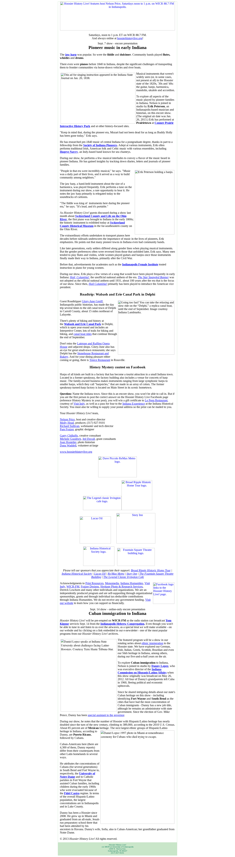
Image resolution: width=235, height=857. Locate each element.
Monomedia (112, 583)
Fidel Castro (71, 793)
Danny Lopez (159, 666)
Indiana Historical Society (77, 573)
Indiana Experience (133, 403)
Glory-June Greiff (92, 301)
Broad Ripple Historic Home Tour (151, 570)
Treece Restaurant (99, 360)
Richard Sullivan (69, 426)
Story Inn (131, 573)
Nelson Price (67, 419)
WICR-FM (72, 586)
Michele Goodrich (70, 438)
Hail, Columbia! (79, 277)
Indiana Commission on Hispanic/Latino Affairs (142, 671)
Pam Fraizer (67, 429)
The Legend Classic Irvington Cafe (123, 577)
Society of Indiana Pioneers (100, 145)
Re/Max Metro (116, 573)
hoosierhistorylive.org (129, 38)
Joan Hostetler (68, 442)
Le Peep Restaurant (156, 400)
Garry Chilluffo (69, 435)
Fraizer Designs (90, 586)
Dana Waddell (68, 445)
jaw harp (71, 54)
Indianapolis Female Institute (140, 264)
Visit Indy (79, 403)
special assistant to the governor (106, 715)
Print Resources (94, 583)
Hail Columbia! (98, 283)
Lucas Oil (100, 573)
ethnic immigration (152, 643)
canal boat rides (83, 333)
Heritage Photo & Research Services (121, 586)
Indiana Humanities (131, 583)
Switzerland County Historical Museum (92, 224)
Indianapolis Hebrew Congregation (122, 623)
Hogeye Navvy (69, 151)
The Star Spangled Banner (153, 277)
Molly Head (67, 422)
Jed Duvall (88, 438)
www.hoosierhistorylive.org (76, 451)
